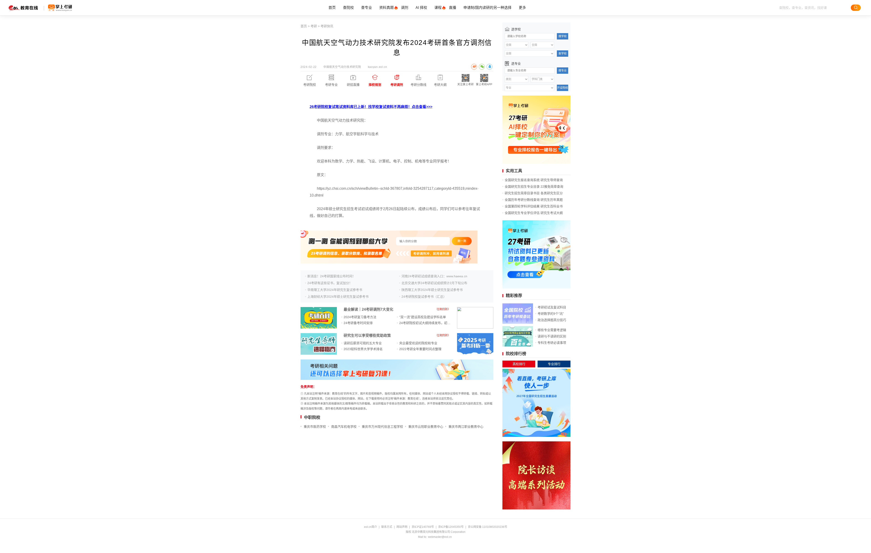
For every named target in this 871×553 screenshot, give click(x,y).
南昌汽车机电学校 (344, 426)
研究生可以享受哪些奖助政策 (367, 335)
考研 (314, 26)
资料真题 (386, 8)
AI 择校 (421, 8)
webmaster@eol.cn (440, 536)
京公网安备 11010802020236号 (487, 526)
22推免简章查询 (552, 186)
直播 (452, 8)
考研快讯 (327, 26)
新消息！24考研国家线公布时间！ (331, 276)
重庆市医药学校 (315, 426)
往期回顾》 (443, 309)
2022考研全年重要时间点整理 (420, 349)
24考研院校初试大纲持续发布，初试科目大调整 (432, 323)
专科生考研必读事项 (552, 342)
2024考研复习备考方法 (360, 317)
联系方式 (386, 526)
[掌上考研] (60, 8)
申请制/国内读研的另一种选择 (487, 8)
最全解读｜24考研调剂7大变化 (368, 309)
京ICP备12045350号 (451, 526)
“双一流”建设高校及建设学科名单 (422, 317)
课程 (438, 8)
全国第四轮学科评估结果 (522, 206)
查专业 (366, 8)
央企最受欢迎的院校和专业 (418, 343)
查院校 (348, 8)
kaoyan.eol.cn (377, 67)
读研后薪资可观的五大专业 (363, 343)
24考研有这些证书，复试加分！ (329, 283)
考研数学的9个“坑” (551, 313)
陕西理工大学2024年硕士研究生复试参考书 (432, 290)
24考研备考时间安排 (358, 323)
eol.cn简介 (370, 526)
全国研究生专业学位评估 (522, 213)
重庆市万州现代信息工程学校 (382, 426)
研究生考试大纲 (552, 213)
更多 (522, 8)
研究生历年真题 (552, 200)
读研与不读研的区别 (552, 336)
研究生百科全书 (552, 206)
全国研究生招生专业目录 (522, 186)
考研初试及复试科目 (552, 307)
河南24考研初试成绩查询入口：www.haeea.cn (434, 276)
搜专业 (562, 70)
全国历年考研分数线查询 (522, 200)
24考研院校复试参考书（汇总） (423, 296)
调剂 (404, 8)
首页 (332, 8)
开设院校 (562, 87)
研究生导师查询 (552, 180)
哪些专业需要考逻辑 (552, 330)
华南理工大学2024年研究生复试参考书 (334, 290)
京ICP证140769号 (423, 526)
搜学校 (562, 36)
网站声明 (401, 526)
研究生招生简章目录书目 (522, 193)
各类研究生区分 (552, 193)
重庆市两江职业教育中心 (465, 426)
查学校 (562, 53)
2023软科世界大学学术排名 (363, 349)
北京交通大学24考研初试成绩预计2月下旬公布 (434, 283)
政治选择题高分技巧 (552, 320)
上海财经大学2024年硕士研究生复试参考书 (338, 296)
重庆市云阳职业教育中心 (425, 426)
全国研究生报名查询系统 (522, 180)
